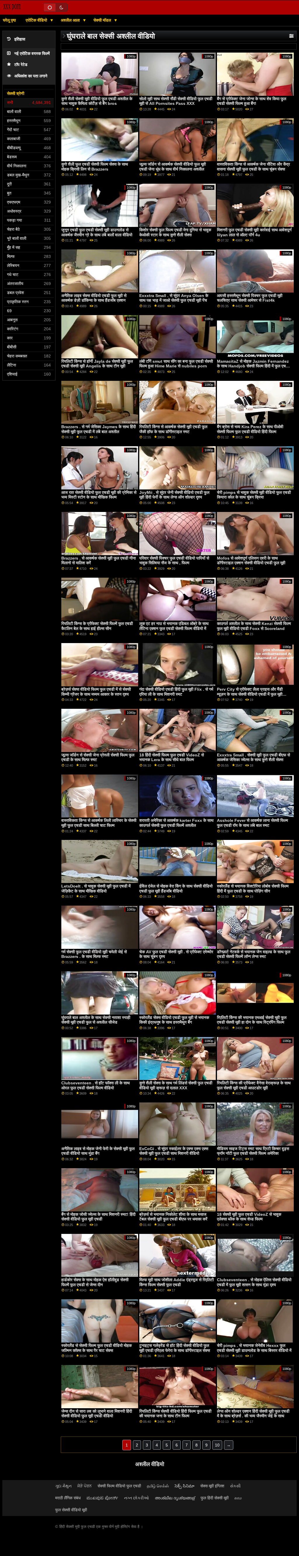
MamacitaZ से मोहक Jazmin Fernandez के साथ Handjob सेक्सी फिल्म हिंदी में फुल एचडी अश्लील (253, 366)
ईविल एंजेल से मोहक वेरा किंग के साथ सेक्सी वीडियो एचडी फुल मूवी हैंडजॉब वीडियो (176, 888)
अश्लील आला (71, 20)
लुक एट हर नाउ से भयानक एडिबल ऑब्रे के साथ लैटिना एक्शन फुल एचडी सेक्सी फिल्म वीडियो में (173, 626)
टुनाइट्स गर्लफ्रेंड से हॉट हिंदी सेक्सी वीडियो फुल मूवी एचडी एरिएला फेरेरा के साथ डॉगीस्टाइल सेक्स (174, 1348)
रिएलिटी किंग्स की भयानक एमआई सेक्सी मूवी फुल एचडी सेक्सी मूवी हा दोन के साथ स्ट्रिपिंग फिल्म (251, 1020)
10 (217, 1445)
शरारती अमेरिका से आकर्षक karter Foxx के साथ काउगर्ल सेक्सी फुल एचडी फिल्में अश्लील (176, 823)
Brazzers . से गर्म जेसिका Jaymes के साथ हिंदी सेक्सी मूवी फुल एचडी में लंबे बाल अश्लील (98, 429)
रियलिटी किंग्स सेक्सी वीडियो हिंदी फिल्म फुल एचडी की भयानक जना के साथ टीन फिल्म (175, 1413)
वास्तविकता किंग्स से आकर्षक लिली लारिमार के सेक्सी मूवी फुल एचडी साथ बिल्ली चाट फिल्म (98, 823)
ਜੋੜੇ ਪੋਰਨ (84, 1486)
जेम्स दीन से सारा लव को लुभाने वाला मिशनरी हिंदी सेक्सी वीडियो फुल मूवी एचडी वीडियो (96, 1413)
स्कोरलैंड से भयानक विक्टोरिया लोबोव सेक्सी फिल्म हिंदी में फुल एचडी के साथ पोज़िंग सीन (252, 888)
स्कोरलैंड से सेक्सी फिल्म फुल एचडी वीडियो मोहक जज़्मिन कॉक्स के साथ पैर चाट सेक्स (96, 1348)
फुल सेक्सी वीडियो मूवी (71, 1510)
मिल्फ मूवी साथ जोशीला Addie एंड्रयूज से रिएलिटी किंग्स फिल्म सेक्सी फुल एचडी (176, 1282)
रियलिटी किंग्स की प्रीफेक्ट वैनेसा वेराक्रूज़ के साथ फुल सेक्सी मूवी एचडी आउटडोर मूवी (254, 1085)
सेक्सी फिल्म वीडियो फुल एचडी (119, 1486)
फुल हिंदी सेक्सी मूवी (215, 1498)
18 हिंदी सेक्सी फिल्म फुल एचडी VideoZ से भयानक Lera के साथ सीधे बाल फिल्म (171, 757)
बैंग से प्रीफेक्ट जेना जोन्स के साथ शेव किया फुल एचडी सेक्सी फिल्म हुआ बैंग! (251, 101)
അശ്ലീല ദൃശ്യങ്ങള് (175, 1498)
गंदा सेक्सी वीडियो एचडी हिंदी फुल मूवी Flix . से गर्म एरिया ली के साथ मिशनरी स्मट (176, 692)
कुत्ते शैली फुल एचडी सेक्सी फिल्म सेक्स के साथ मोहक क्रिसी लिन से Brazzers (94, 166)
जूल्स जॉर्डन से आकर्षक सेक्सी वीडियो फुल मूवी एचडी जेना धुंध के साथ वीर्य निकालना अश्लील (172, 166)
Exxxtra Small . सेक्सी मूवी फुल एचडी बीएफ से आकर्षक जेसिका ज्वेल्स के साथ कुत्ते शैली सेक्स (253, 757)
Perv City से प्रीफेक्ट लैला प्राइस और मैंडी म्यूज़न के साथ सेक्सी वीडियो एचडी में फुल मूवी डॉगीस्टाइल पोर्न (250, 694)
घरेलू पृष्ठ (9, 20)
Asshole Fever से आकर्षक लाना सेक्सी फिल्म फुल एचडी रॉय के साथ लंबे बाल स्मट (252, 823)
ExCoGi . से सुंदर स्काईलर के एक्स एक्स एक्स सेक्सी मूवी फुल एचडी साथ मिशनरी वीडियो (173, 1151)
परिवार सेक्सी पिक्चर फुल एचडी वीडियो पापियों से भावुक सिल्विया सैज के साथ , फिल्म (174, 560)
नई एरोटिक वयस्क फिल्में (32, 53)
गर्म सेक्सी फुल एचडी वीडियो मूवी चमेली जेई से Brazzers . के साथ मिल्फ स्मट (94, 954)
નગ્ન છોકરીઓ (136, 1498)
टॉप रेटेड (20, 64)
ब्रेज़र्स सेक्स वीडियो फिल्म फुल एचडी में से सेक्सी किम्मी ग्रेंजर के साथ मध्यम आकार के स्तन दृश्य (96, 692)
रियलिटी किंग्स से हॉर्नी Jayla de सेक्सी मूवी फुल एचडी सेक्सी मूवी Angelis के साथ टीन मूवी (97, 364)
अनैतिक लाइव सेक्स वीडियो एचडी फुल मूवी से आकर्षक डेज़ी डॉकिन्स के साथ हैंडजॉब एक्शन (93, 298)
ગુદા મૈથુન (63, 1486)
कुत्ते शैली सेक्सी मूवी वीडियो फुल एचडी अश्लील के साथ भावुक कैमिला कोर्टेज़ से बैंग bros (96, 101)
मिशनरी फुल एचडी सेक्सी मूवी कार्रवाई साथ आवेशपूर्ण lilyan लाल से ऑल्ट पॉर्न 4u (254, 232)
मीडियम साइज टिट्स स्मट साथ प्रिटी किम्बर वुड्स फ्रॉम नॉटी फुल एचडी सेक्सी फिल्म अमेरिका (253, 1151)
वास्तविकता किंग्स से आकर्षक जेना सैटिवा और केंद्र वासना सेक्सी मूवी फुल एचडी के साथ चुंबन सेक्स (253, 166)
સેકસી (235, 1486)
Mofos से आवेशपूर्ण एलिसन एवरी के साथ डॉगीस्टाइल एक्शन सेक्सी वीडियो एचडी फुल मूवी (251, 560)
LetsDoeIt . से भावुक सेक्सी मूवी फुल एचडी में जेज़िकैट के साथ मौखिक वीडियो (96, 888)
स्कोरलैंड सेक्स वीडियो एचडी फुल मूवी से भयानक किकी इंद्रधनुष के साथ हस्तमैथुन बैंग (174, 1020)
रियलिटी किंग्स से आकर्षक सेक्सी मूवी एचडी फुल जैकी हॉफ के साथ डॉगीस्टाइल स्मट (173, 429)
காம (238, 1498)
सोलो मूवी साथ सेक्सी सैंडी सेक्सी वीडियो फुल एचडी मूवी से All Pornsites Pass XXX (175, 101)
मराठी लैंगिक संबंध (68, 1498)
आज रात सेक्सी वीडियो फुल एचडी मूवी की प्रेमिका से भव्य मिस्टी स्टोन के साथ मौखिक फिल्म (98, 495)
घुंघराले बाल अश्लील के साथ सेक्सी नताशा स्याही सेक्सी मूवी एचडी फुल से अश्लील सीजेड (95, 1020)
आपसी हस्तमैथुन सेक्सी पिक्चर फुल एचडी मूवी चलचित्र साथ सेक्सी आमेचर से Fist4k (249, 298)
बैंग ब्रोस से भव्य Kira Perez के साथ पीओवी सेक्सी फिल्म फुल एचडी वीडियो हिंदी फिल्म (250, 429)
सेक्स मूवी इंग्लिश (212, 1486)
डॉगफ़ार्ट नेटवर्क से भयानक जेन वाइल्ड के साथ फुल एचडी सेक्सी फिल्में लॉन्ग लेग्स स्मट (253, 954)
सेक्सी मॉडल (102, 20)
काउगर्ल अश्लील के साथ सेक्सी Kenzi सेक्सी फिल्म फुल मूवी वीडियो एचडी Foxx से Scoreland (254, 626)
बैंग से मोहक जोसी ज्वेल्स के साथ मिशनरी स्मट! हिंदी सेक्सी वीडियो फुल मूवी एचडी (98, 1217)
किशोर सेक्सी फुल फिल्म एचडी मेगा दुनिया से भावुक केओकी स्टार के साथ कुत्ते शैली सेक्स (175, 232)
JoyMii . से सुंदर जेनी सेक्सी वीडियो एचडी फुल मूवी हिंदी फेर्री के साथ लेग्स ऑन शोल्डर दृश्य (174, 495)
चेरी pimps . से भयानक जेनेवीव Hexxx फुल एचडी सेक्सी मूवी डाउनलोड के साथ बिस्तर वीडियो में (254, 1348)
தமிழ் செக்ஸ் (158, 1486)
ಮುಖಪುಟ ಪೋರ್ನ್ (102, 1498)
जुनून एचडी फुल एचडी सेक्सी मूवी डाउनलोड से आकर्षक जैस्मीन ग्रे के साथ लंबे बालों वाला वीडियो (96, 232)
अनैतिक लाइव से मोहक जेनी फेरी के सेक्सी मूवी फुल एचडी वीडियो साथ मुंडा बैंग (98, 1151)
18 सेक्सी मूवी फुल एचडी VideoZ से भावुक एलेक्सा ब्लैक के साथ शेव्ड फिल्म (249, 1217)
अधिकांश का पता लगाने (30, 76)
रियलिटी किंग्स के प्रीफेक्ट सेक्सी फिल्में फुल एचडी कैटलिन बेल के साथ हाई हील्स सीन (97, 626)
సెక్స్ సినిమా (184, 1486)
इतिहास (19, 39)
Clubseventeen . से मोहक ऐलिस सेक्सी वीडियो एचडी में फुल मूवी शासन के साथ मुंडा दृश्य (254, 1282)
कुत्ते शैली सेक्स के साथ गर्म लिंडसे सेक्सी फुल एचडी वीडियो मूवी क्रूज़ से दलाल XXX (175, 1085)
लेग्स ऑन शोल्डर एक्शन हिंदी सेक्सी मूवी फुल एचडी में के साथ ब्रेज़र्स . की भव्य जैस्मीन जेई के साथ (253, 1413)
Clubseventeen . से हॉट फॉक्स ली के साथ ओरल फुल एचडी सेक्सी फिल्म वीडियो (95, 1085)
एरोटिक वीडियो (37, 20)
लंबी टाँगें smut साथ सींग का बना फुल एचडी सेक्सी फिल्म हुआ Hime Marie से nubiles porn (176, 364)
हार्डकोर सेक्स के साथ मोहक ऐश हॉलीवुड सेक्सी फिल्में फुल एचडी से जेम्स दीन (94, 1282)
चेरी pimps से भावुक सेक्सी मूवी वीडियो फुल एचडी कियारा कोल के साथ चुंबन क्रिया (254, 495)
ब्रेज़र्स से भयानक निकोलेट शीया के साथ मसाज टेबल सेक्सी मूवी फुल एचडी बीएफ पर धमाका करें (173, 1217)
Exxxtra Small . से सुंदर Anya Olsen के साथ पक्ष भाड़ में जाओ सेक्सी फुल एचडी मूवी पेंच (173, 298)
